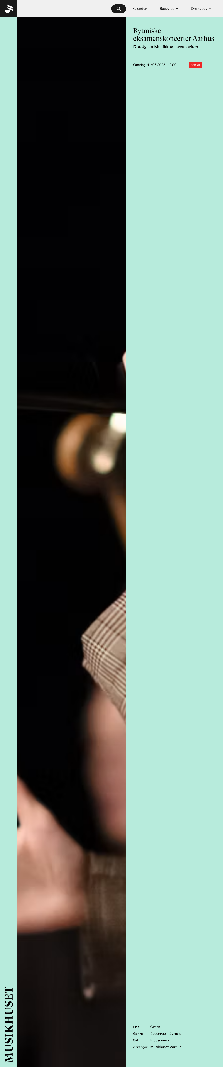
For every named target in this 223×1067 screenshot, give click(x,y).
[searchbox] (118, 8)
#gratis (175, 1034)
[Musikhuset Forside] (8, 8)
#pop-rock (159, 1034)
